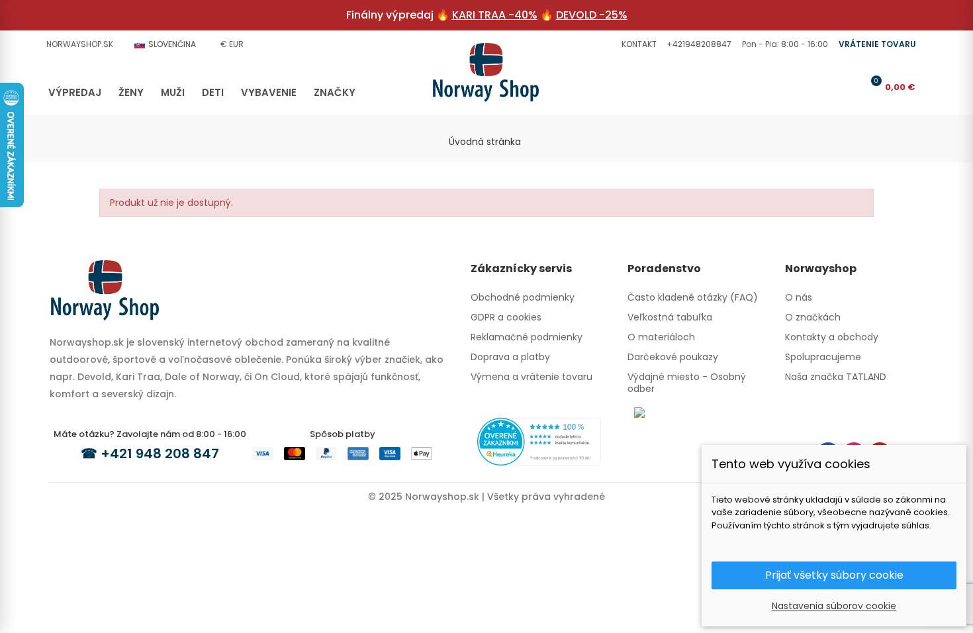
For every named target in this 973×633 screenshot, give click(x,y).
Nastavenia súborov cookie (834, 605)
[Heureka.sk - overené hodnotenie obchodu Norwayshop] (539, 441)
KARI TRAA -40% (494, 15)
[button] (637, 44)
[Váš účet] (850, 86)
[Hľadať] (828, 86)
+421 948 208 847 (160, 453)
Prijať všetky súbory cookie (834, 575)
